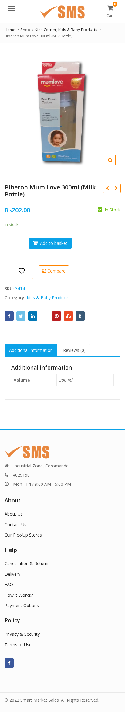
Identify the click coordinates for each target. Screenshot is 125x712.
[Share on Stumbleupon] (68, 316)
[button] (115, 164)
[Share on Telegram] (44, 316)
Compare (56, 271)
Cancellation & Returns (27, 563)
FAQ (9, 584)
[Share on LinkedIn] (32, 316)
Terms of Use (18, 645)
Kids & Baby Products (48, 297)
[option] (62, 112)
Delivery (12, 574)
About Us (14, 514)
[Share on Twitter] (20, 316)
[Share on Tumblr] (80, 316)
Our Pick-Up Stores (23, 535)
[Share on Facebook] (9, 316)
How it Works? (19, 595)
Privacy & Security (22, 634)
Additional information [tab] (31, 350)
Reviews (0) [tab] (74, 350)
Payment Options (22, 605)
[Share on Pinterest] (56, 316)
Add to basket (53, 243)
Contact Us (15, 524)
